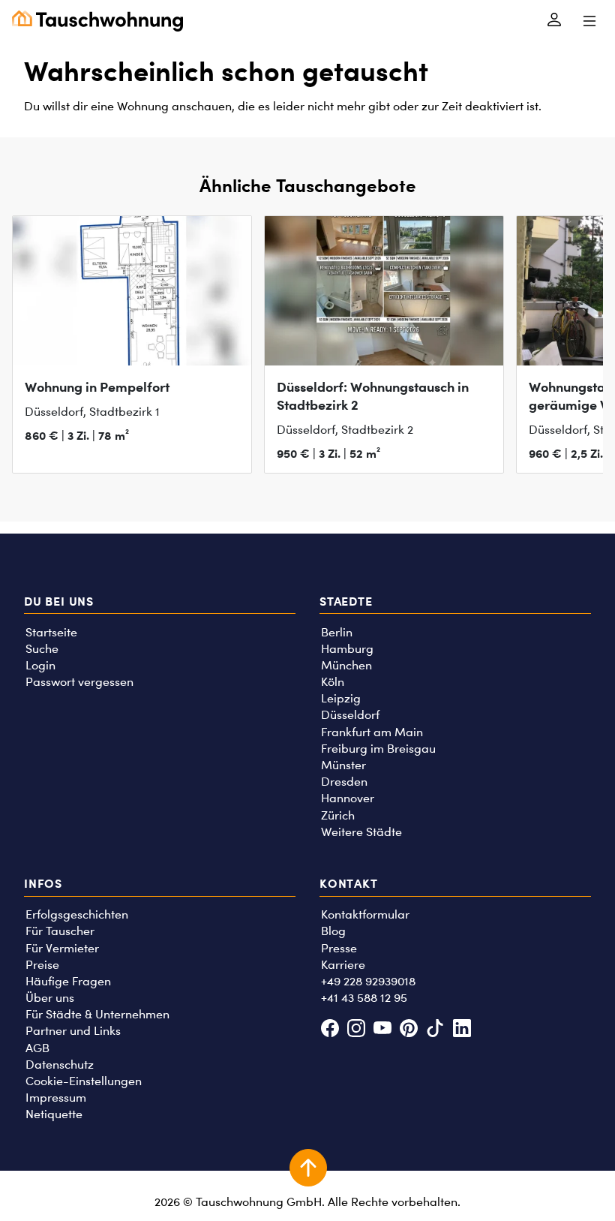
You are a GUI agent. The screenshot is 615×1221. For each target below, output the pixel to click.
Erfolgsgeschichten (77, 914)
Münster (343, 765)
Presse (339, 948)
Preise (42, 965)
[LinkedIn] (462, 1030)
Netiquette (54, 1114)
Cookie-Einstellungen (84, 1081)
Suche (42, 649)
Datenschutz (60, 1064)
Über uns (50, 998)
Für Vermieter (62, 948)
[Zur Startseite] (97, 21)
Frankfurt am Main (372, 732)
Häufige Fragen (68, 981)
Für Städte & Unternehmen (98, 1014)
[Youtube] (382, 1030)
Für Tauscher (60, 931)
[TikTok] (435, 1030)
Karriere (343, 965)
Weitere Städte (361, 832)
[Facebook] (330, 1030)
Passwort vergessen (80, 682)
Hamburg (347, 649)
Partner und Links (73, 1031)
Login (41, 665)
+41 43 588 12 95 (364, 998)
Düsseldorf (350, 715)
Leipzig (341, 698)
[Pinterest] (409, 1030)
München (346, 665)
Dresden (344, 781)
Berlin (336, 632)
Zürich (338, 815)
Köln (332, 682)
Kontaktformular (365, 914)
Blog (333, 931)
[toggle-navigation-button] (589, 21)
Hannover (347, 798)
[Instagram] (356, 1030)
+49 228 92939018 (368, 981)
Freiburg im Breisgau (378, 748)
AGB (38, 1048)
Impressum (56, 1097)
